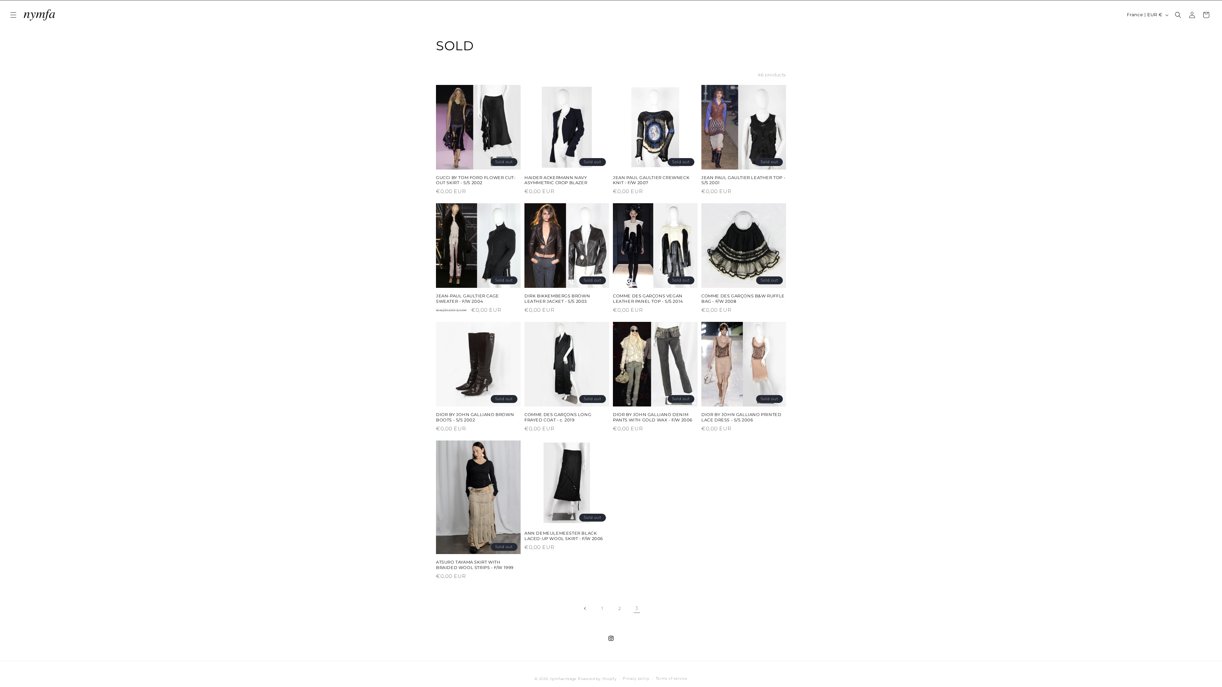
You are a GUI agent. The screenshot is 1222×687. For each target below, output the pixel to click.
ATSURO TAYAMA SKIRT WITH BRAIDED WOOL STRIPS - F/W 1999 (475, 564)
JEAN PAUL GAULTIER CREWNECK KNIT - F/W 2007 (651, 180)
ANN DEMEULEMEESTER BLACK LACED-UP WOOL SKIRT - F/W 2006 (563, 536)
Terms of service (671, 678)
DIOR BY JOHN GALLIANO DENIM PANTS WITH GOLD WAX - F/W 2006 (652, 417)
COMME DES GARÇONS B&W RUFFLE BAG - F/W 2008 (743, 298)
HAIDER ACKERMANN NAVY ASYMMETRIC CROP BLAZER (555, 180)
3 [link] (636, 608)
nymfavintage (563, 679)
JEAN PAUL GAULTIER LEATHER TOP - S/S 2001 (743, 180)
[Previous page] (585, 608)
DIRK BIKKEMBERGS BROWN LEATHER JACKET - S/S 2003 (557, 298)
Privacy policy (636, 678)
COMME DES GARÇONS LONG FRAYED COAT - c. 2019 (557, 417)
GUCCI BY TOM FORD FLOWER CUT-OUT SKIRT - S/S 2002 (476, 180)
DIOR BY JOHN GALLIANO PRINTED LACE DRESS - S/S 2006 (741, 417)
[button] (13, 15)
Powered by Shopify (597, 679)
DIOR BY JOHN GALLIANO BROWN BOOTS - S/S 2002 (475, 417)
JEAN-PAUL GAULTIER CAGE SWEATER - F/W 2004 (467, 298)
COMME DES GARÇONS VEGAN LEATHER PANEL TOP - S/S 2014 (648, 298)
